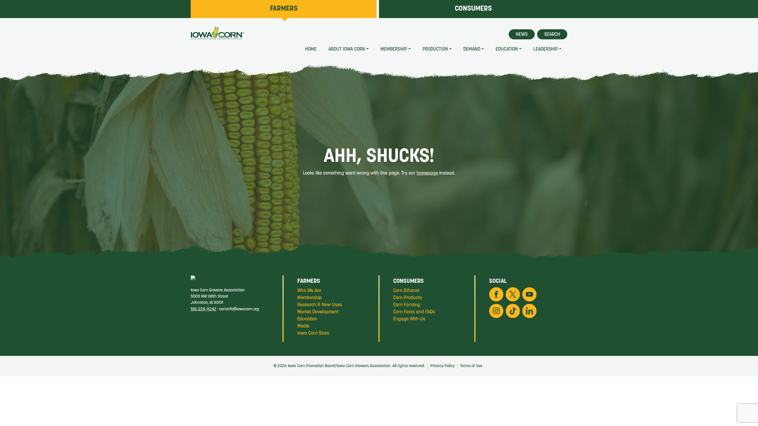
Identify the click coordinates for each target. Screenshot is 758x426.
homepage (427, 173)
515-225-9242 (203, 309)
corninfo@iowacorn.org (239, 309)
